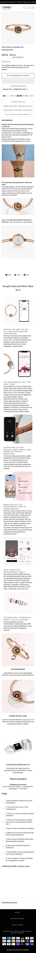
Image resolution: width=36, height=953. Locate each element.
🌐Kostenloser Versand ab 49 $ (18, 106)
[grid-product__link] (8, 877)
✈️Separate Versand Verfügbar (18, 110)
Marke (17, 912)
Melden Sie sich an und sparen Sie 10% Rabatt (17, 932)
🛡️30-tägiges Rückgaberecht (18, 114)
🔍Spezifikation (18, 102)
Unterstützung (17, 918)
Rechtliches (17, 925)
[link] (7, 8)
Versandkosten (19, 57)
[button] (6, 62)
